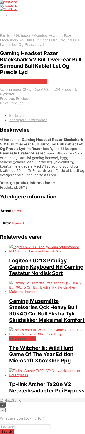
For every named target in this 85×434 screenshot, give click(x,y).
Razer (16, 210)
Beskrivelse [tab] (18, 115)
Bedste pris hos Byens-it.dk (23, 81)
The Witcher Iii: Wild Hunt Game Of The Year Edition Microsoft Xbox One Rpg (41, 354)
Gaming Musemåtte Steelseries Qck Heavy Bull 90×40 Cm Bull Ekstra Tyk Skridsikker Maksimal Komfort (47, 310)
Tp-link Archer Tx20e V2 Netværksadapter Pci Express (47, 387)
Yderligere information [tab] (28, 120)
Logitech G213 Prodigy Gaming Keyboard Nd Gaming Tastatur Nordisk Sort (46, 266)
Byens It (18, 223)
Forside (6, 35)
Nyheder (23, 35)
